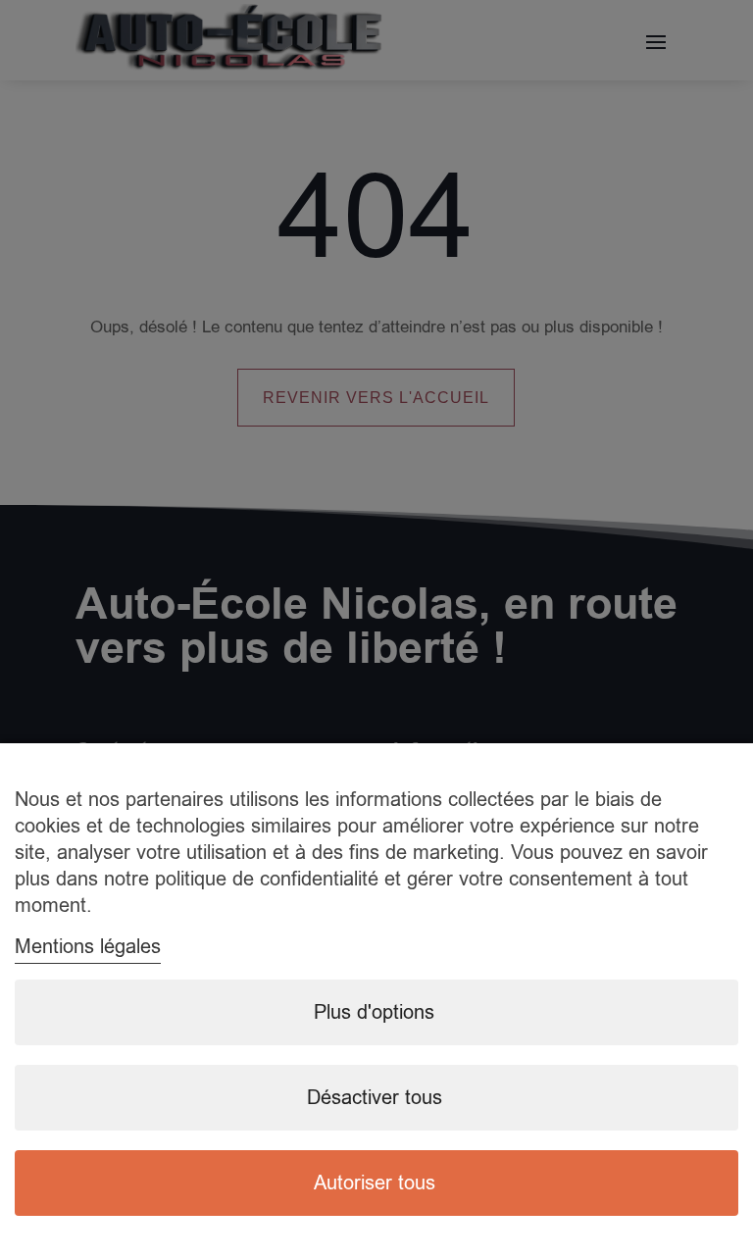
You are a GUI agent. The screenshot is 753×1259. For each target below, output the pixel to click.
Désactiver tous (374, 1097)
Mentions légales (88, 946)
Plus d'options (374, 1012)
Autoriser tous (374, 1183)
